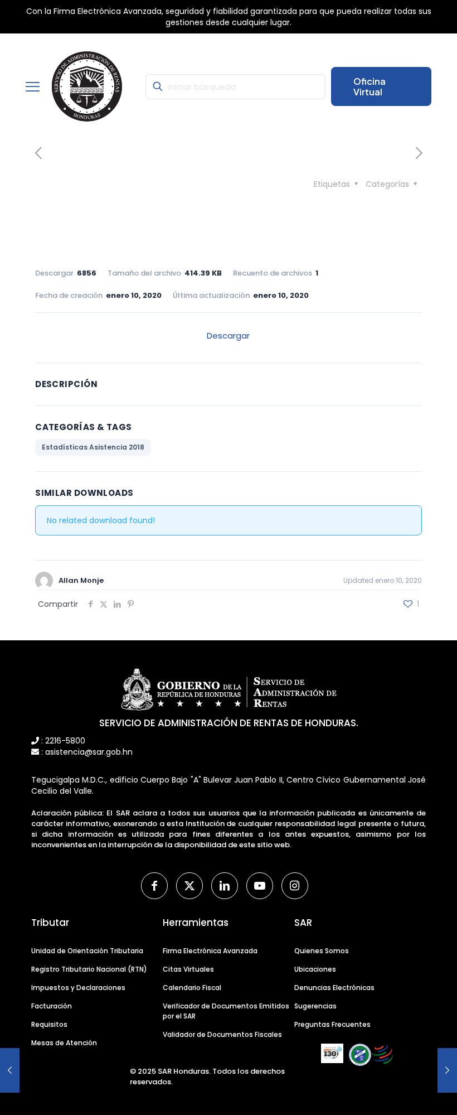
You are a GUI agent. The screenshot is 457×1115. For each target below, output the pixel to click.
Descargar (228, 335)
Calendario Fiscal (192, 987)
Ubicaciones (315, 969)
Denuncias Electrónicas (334, 987)
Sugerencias (315, 1006)
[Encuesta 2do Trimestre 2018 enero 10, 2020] (447, 1070)
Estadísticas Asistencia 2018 (93, 447)
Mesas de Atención (64, 1043)
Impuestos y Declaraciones (78, 987)
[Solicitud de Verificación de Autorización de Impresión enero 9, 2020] (10, 1070)
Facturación (51, 1006)
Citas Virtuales (188, 969)
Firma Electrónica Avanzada (210, 950)
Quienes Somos (321, 950)
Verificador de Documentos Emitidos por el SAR (226, 1011)
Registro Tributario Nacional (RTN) (89, 969)
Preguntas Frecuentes (332, 1024)
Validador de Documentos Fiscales (222, 1034)
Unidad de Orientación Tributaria (87, 950)
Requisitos (49, 1024)
